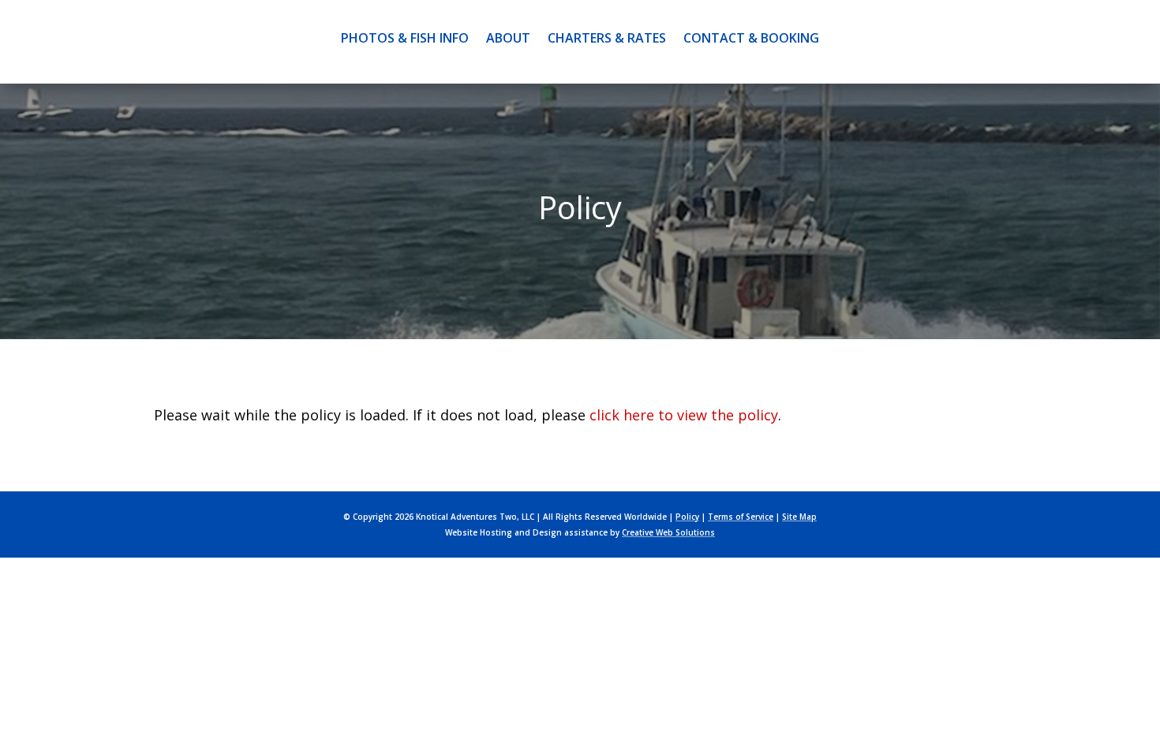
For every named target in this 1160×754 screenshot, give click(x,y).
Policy (687, 516)
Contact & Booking (751, 38)
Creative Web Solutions (668, 532)
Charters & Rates (607, 38)
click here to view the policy (683, 414)
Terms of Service (740, 516)
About (508, 38)
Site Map (799, 516)
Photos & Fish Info (405, 38)
